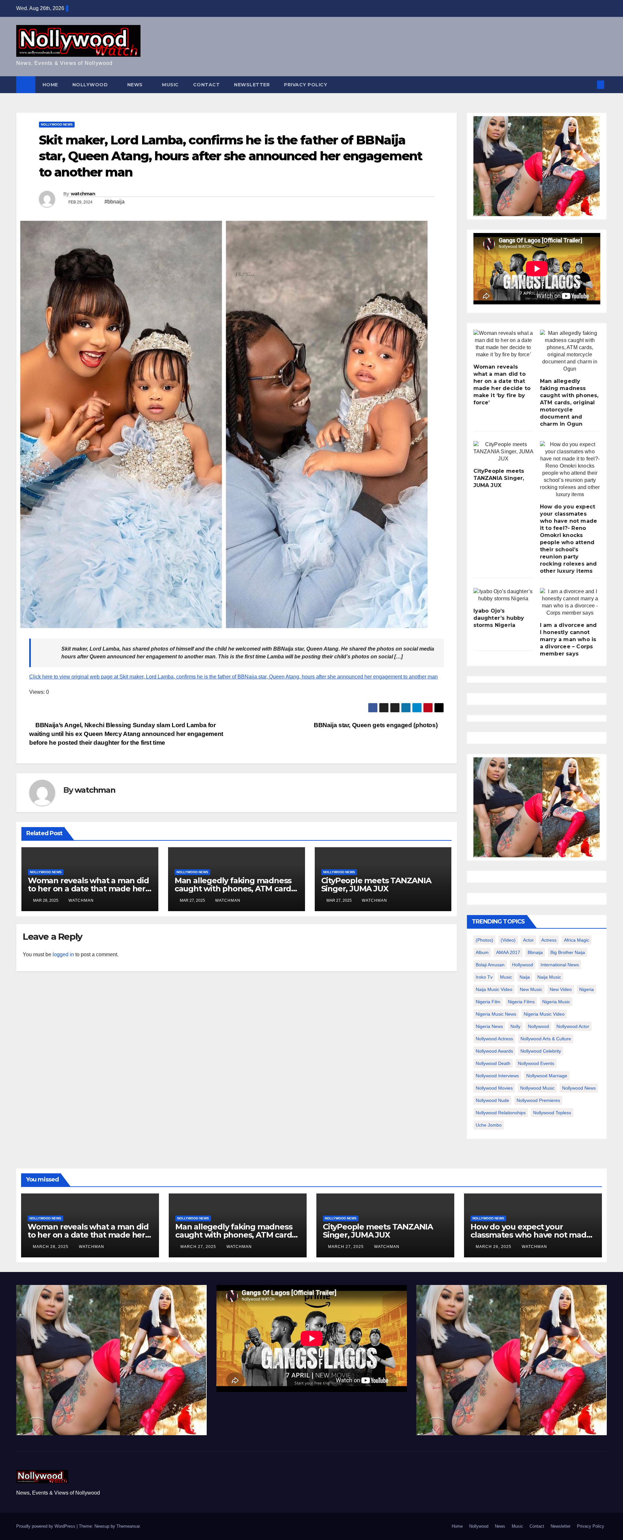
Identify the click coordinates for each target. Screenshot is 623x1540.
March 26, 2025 (494, 1246)
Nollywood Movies (494, 1088)
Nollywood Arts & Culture (545, 1038)
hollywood (522, 964)
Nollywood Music (537, 1088)
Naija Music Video (494, 989)
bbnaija (535, 952)
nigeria (586, 989)
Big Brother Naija (567, 952)
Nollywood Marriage (546, 1075)
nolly (515, 1026)
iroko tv (484, 977)
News (135, 85)
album (482, 952)
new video (561, 989)
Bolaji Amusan (490, 964)
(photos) (484, 940)
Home (50, 85)
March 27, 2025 (198, 1246)
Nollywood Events (536, 1063)
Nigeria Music (556, 1001)
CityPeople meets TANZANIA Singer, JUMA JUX (376, 884)
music (506, 977)
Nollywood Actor (572, 1026)
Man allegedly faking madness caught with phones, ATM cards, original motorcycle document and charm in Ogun (569, 402)
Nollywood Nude (492, 1100)
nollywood (538, 1026)
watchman (83, 194)
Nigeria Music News (496, 1014)
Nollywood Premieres (538, 1100)
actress (548, 940)
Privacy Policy (305, 85)
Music (170, 85)
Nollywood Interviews (497, 1075)
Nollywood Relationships (501, 1112)
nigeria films (521, 1001)
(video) (508, 940)
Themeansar (128, 1526)
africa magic (576, 940)
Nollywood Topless (552, 1112)
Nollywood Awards (494, 1051)
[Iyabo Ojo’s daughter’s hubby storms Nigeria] (503, 595)
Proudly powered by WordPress (46, 1526)
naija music (549, 977)
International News (560, 964)
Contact (206, 85)
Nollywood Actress (494, 1038)
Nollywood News (57, 124)
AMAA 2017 (508, 952)
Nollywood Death (493, 1063)
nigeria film (488, 1001)
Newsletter (252, 85)
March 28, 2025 (51, 1246)
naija (524, 977)
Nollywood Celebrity (540, 1051)
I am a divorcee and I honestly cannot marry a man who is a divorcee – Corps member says (568, 639)
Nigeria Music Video (544, 1014)
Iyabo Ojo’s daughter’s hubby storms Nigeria (498, 618)
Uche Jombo (489, 1125)
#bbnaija (114, 201)
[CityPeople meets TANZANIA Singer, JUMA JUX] (503, 451)
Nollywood (90, 85)
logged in (63, 954)
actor (528, 940)
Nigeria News (489, 1026)
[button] (590, 84)
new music (531, 989)
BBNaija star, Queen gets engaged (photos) (376, 725)
